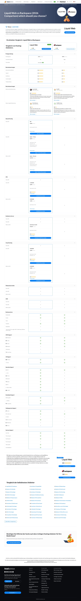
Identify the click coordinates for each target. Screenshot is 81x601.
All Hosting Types (44, 570)
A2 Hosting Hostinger (12, 506)
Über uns (30, 570)
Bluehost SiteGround (60, 489)
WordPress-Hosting (45, 574)
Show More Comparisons (10, 521)
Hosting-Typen (18, 1)
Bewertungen (26, 1)
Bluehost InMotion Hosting (37, 494)
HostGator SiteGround (12, 503)
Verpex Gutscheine (57, 581)
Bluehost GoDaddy (10, 489)
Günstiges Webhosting (45, 578)
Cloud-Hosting (44, 585)
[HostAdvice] (8, 2)
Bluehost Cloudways (60, 503)
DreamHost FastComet (36, 503)
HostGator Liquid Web (36, 486)
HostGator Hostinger (12, 509)
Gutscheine (40, 62)
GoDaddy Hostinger (36, 509)
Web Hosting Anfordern (33, 582)
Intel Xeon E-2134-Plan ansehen (40, 237)
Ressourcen (40, 1)
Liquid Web (15, 27)
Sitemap (30, 574)
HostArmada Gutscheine (58, 574)
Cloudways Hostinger (61, 509)
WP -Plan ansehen (40, 133)
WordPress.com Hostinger (62, 506)
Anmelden (17, 581)
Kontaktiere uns (32, 572)
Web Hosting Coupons (58, 570)
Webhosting (43, 572)
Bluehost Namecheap (60, 486)
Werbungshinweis (73, 4)
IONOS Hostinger (11, 494)
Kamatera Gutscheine (58, 572)
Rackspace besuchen (70, 48)
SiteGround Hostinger (61, 517)
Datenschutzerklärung (33, 589)
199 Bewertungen (32, 49)
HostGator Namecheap (36, 517)
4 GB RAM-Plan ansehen (40, 211)
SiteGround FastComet (36, 514)
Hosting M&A (12, 592)
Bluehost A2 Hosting (60, 492)
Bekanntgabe (31, 584)
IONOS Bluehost (60, 494)
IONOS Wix (10, 500)
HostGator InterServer (36, 506)
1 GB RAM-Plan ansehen (40, 195)
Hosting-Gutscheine (50, 1)
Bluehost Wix (59, 497)
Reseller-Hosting (44, 589)
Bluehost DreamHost (36, 497)
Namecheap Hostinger (36, 511)
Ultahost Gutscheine (57, 578)
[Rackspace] (58, 45)
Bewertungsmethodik (66, 4)
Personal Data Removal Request (33, 587)
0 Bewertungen (32, 131)
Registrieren (8, 581)
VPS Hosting (43, 581)
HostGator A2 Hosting (61, 514)
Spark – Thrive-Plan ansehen (40, 152)
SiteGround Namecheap (12, 517)
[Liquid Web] (69, 28)
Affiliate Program (32, 576)
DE (75, 1)
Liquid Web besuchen (69, 32)
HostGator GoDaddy (36, 492)
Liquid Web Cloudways (11, 486)
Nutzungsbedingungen (33, 591)
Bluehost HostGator (36, 500)
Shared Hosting (44, 576)
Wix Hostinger (10, 511)
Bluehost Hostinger (10, 492)
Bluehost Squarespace (12, 497)
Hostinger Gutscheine (58, 576)
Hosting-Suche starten (15, 542)
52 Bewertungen (56, 49)
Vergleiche (33, 1)
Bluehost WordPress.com (62, 511)
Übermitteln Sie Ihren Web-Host (34, 579)
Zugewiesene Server (45, 587)
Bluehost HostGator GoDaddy (63, 500)
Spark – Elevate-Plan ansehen (40, 172)
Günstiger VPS (44, 583)
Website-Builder (44, 591)
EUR (70, 1)
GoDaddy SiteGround (36, 489)
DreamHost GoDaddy (12, 514)
